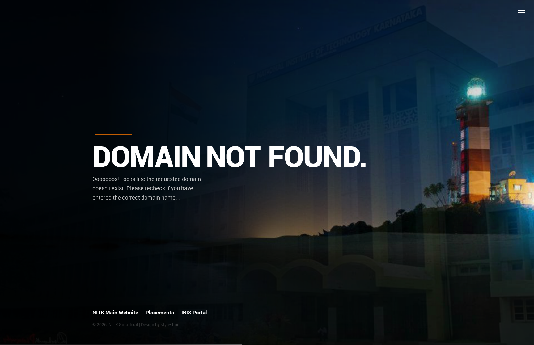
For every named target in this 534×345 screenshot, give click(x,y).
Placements (160, 312)
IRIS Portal (194, 312)
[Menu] (521, 12)
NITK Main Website (115, 312)
